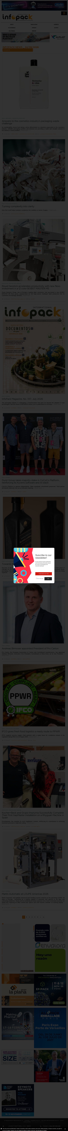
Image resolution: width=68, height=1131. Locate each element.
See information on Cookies (41, 1130)
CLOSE (48, 578)
